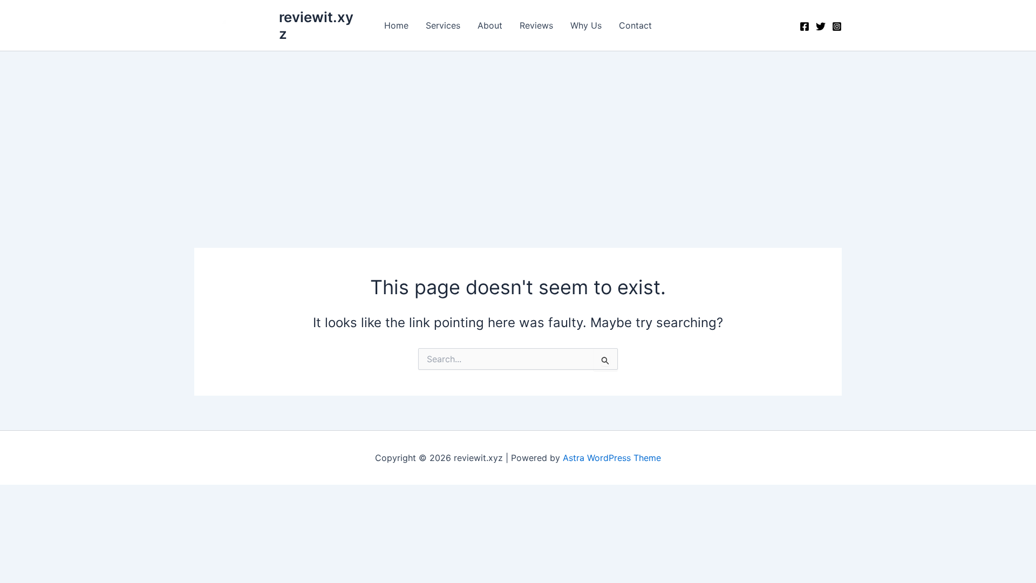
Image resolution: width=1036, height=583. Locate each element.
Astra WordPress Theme (612, 457)
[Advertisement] (518, 132)
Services (443, 25)
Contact (635, 25)
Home (396, 25)
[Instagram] (837, 26)
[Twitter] (821, 26)
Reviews (536, 25)
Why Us (586, 25)
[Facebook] (804, 26)
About (490, 25)
